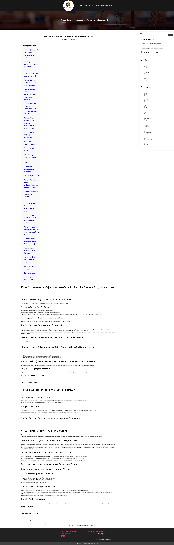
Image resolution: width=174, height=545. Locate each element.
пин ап (24, 295)
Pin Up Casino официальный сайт (30, 259)
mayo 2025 (145, 65)
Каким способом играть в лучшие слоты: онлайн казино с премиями (151, 43)
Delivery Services (146, 123)
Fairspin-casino (146, 124)
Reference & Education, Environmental (150, 139)
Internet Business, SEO (147, 132)
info (144, 131)
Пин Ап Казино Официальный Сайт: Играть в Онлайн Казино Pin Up (30, 109)
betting (145, 112)
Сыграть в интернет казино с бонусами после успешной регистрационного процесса (153, 44)
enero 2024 (145, 83)
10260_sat (145, 98)
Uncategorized (27, 521)
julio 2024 (145, 77)
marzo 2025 (145, 67)
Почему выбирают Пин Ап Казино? (31, 64)
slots (144, 140)
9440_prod (145, 105)
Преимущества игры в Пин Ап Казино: (30, 250)
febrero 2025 (146, 68)
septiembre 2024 (146, 74)
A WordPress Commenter (144, 56)
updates (145, 145)
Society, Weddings (146, 142)
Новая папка (145, 146)
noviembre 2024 (146, 72)
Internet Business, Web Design (148, 133)
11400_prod (145, 102)
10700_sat (145, 101)
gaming (145, 130)
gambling (145, 127)
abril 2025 (145, 66)
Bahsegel (145, 111)
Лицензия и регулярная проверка (29, 134)
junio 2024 (145, 78)
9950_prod (145, 108)
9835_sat (145, 106)
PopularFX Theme (95, 543)
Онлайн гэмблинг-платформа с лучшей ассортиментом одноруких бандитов (152, 48)
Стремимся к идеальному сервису (29, 169)
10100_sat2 (145, 94)
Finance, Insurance (147, 126)
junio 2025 (145, 64)
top (144, 143)
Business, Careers (146, 117)
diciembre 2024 (146, 71)
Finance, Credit (146, 125)
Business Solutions (146, 115)
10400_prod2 (146, 99)
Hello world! (151, 56)
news (144, 137)
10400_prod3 (146, 100)
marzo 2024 (145, 81)
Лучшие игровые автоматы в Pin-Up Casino (31, 194)
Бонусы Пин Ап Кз (31, 176)
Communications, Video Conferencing (150, 121)
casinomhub (146, 120)
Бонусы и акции (30, 273)
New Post (145, 136)
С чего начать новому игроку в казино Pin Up (31, 241)
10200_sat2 (145, 96)
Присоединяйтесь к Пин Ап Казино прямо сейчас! (31, 73)
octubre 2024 (146, 73)
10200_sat (145, 95)
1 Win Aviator (146, 93)
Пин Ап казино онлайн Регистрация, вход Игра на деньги (30, 94)
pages (145, 138)
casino (145, 119)
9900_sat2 (145, 107)
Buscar (141, 33)
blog (144, 113)
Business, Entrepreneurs (147, 118)
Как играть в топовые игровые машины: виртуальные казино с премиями (152, 45)
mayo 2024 (145, 79)
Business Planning (146, 114)
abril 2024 (145, 80)
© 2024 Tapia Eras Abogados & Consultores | (84, 543)
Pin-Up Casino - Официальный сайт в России (30, 82)
